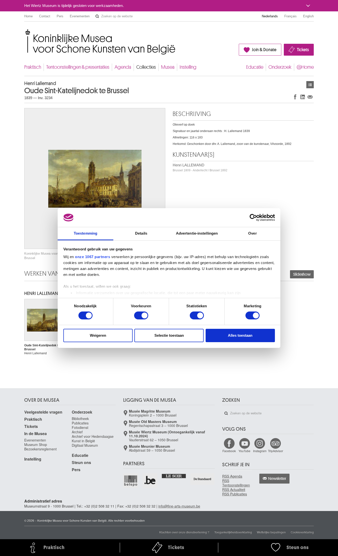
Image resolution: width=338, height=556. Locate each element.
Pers (60, 16)
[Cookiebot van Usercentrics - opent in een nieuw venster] (253, 217)
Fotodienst (80, 427)
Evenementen (80, 16)
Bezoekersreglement (40, 449)
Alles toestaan (240, 335)
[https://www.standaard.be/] (202, 479)
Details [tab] (141, 233)
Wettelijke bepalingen (271, 532)
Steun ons (81, 462)
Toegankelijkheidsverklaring (233, 532)
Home (28, 16)
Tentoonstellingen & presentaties (77, 67)
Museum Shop (35, 444)
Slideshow (302, 274)
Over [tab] (252, 233)
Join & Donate (264, 49)
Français (290, 16)
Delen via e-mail (310, 96)
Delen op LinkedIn (302, 96)
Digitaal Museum (85, 445)
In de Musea (35, 433)
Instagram (259, 451)
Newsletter (277, 479)
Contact (44, 16)
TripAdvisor (275, 451)
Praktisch (32, 67)
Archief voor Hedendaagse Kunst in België (93, 438)
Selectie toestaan (169, 335)
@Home (305, 67)
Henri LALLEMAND (200, 167)
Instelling (188, 67)
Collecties (146, 67)
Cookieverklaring (302, 532)
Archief (77, 432)
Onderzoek (279, 67)
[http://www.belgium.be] (150, 481)
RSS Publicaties (234, 494)
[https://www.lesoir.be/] (174, 476)
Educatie (254, 67)
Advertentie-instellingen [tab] (197, 233)
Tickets (303, 49)
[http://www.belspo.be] (131, 481)
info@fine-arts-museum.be (179, 506)
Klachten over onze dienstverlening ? (184, 532)
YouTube (244, 451)
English (308, 16)
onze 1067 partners (92, 257)
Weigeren (98, 335)
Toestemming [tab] (85, 233)
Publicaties (80, 423)
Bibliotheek (80, 418)
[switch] (141, 315)
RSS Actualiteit (233, 489)
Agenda (123, 67)
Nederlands (270, 16)
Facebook (229, 451)
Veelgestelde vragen (43, 412)
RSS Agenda (232, 476)
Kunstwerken (310, 84)
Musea (167, 67)
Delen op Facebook (295, 96)
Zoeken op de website (97, 16)
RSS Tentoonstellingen (236, 482)
